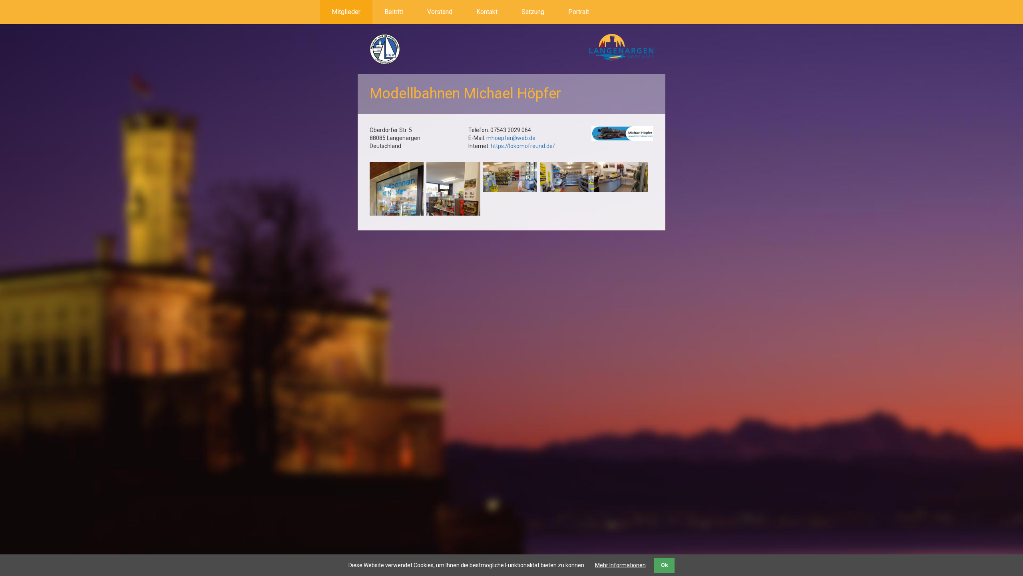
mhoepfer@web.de (510, 138)
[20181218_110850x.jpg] (453, 210)
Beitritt (393, 12)
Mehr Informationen (620, 565)
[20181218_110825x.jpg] (397, 210)
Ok (664, 565)
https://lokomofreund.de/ (523, 146)
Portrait (578, 12)
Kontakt (487, 12)
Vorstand (439, 12)
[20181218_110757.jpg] (567, 177)
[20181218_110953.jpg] (621, 177)
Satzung (532, 12)
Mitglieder (346, 12)
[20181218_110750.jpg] (510, 177)
